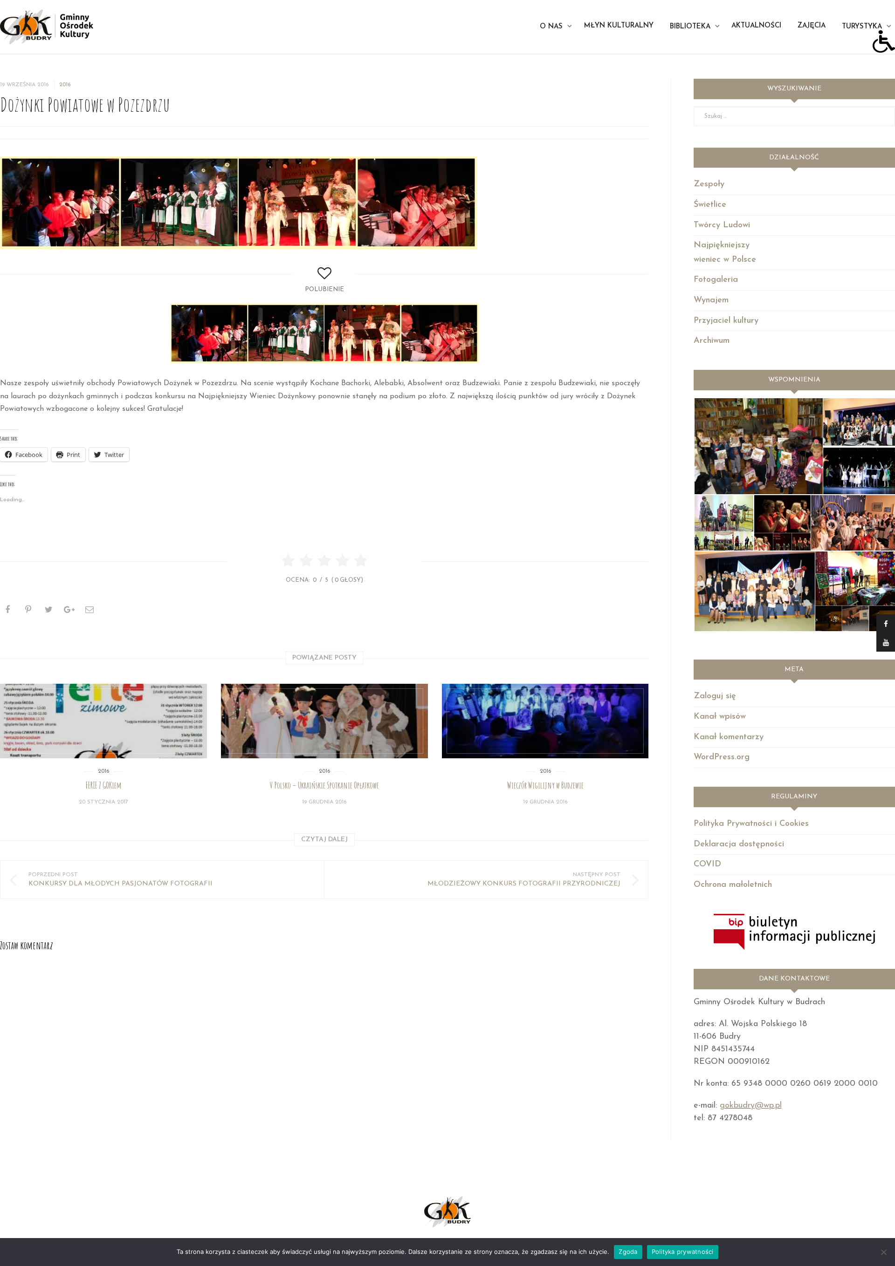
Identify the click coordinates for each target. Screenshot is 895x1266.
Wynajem (711, 300)
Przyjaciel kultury (726, 321)
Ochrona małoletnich (733, 885)
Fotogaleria (716, 280)
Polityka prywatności (683, 1251)
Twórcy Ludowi (722, 225)
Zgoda (628, 1251)
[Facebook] (885, 623)
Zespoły (709, 184)
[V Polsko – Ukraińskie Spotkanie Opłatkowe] (324, 721)
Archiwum (712, 341)
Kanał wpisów (720, 717)
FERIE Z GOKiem (103, 785)
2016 (64, 85)
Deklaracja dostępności (739, 844)
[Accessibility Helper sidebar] (884, 41)
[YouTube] (885, 642)
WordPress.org (722, 757)
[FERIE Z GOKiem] (103, 721)
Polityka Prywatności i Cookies (751, 824)
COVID (707, 864)
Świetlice (710, 205)
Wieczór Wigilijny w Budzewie (545, 785)
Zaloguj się (715, 696)
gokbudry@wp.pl (751, 1106)
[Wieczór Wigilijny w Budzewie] (545, 721)
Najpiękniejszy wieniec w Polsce (725, 252)
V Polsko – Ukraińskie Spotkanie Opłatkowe (324, 785)
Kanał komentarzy (729, 737)
